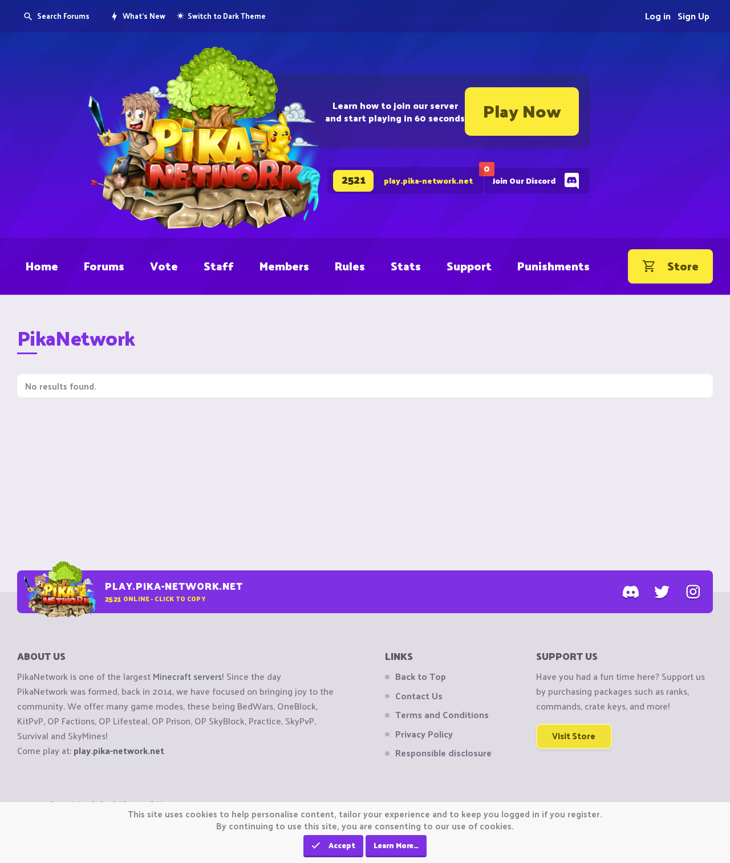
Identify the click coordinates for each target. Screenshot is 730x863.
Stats (406, 266)
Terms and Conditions (442, 714)
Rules (350, 266)
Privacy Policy (424, 734)
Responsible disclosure (443, 752)
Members (284, 266)
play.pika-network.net (119, 750)
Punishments (553, 266)
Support (469, 266)
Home (42, 266)
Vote (164, 266)
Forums (104, 266)
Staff (219, 266)
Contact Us (419, 695)
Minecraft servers (187, 676)
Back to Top (420, 676)
